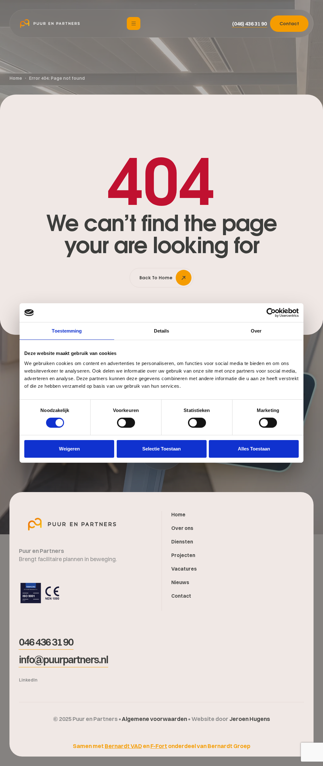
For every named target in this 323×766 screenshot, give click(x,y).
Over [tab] (256, 331)
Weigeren (69, 448)
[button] (249, 23)
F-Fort (158, 746)
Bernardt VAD (123, 746)
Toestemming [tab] (67, 331)
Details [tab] (161, 331)
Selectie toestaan (161, 448)
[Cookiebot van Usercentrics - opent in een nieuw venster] (271, 312)
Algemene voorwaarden (155, 718)
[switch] (126, 423)
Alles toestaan (254, 448)
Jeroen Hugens (249, 718)
